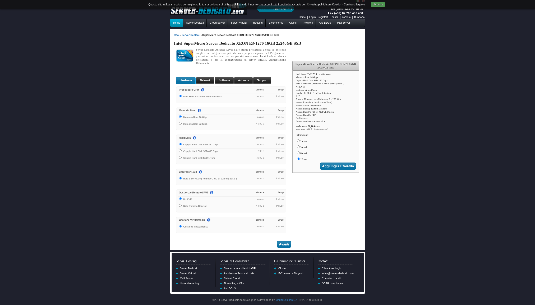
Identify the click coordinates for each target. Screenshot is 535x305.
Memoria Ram (187, 110)
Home (302, 17)
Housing (258, 22)
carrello (346, 17)
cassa (335, 17)
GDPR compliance (332, 283)
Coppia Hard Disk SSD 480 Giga (200, 151)
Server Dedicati (195, 22)
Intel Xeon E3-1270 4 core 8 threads (202, 96)
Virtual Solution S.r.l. (286, 299)
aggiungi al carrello (338, 166)
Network (308, 22)
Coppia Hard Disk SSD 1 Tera (199, 158)
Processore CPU (189, 89)
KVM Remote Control (194, 206)
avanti (284, 244)
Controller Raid (188, 171)
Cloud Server (217, 22)
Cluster (293, 22)
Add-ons (243, 80)
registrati (323, 17)
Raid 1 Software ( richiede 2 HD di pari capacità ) (210, 178)
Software (224, 80)
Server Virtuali (239, 22)
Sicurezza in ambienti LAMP (240, 268)
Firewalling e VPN (234, 283)
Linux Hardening (189, 283)
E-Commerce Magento (291, 273)
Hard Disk (185, 137)
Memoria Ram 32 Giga (195, 124)
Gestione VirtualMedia (192, 220)
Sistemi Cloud (232, 278)
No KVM (187, 199)
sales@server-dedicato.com (338, 273)
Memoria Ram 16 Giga (195, 117)
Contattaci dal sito (332, 278)
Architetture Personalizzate (239, 273)
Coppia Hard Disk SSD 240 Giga (200, 144)
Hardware (186, 80)
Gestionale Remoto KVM (193, 192)
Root (177, 35)
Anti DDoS (230, 288)
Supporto (359, 17)
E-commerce (276, 22)
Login (312, 17)
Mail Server (343, 22)
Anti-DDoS (325, 22)
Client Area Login (331, 268)
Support (262, 80)
